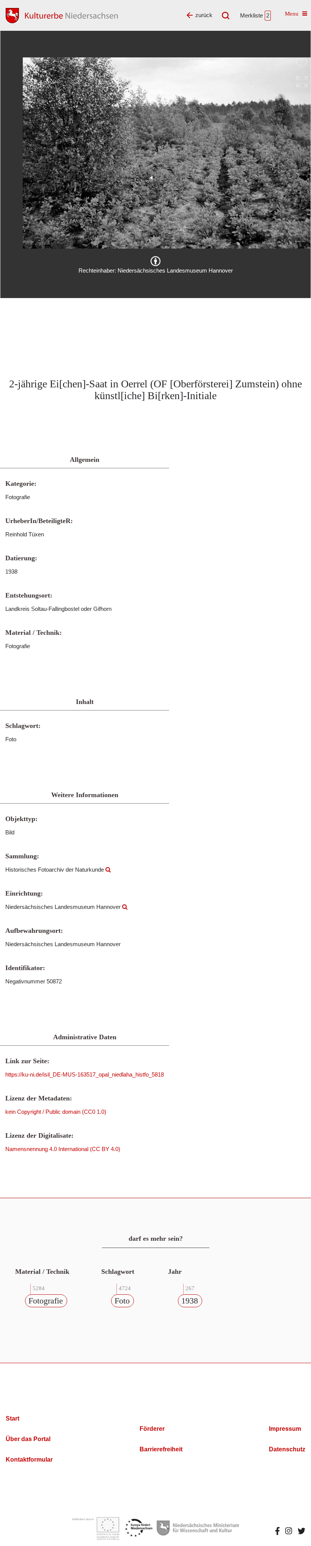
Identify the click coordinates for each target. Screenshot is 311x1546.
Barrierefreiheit (161, 1449)
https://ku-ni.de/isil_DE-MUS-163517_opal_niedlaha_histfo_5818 (84, 1074)
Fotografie (45, 1300)
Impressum (285, 1428)
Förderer (152, 1428)
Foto (122, 1300)
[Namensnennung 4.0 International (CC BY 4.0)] (155, 261)
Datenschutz (287, 1449)
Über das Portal (28, 1439)
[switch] (301, 63)
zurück (203, 15)
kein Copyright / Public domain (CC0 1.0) (55, 1111)
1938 (189, 1300)
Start (12, 1418)
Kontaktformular (29, 1459)
